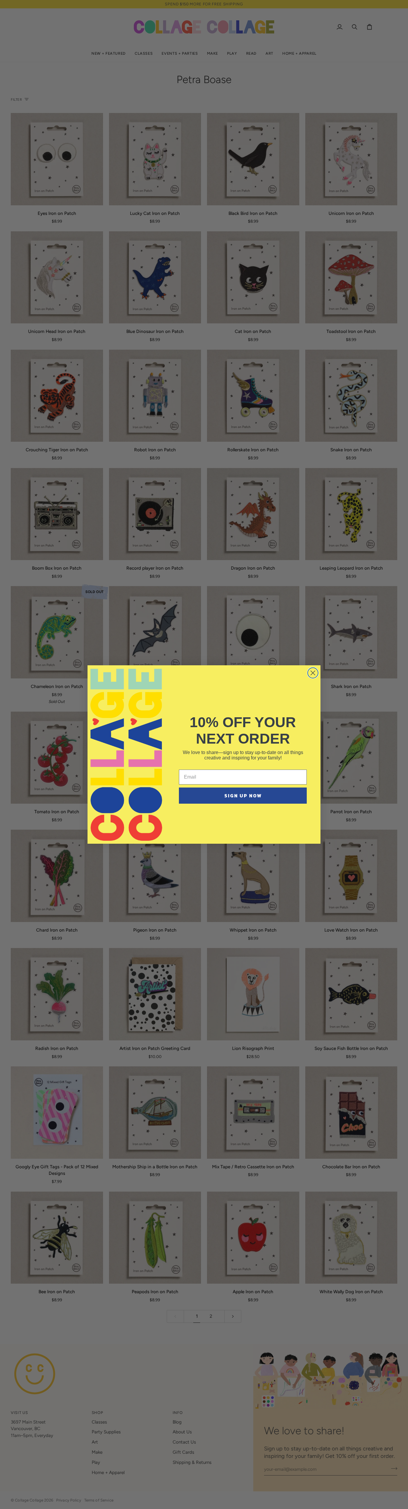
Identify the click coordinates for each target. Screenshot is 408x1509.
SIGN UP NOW (243, 795)
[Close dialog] (313, 673)
